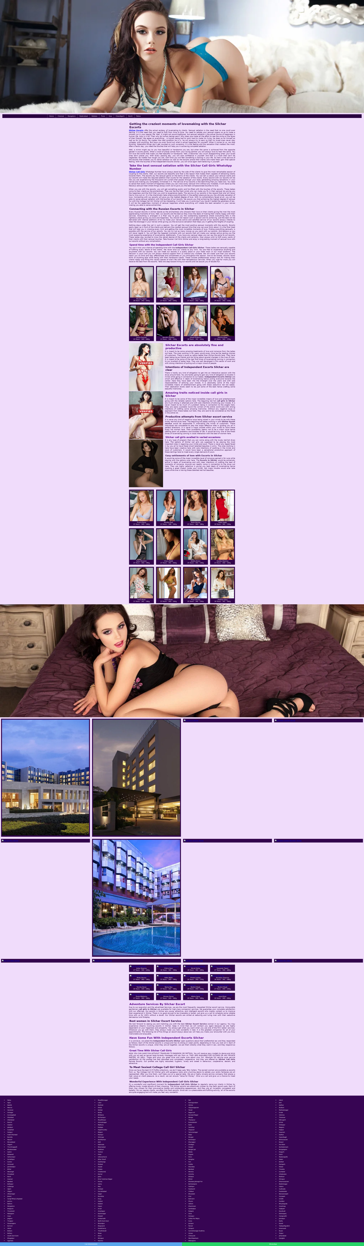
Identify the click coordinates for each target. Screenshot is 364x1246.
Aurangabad (11, 1115)
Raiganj (191, 1211)
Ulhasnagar (11, 1194)
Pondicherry (102, 1228)
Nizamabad (102, 1147)
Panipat (100, 1164)
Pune (103, 116)
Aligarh (9, 1144)
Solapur (10, 1132)
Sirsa (190, 1213)
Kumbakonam (283, 1147)
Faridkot (281, 1201)
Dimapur (282, 1179)
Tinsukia (282, 1169)
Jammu (9, 1201)
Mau (99, 1186)
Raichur (100, 1240)
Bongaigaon (283, 1149)
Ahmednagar (102, 1122)
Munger (191, 1137)
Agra (9, 1102)
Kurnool (10, 1226)
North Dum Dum (103, 1221)
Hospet (190, 1147)
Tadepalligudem (284, 1226)
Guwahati (10, 1130)
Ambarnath (102, 1218)
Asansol (10, 1179)
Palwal (281, 1166)
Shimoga (101, 1137)
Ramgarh (282, 1164)
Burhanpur (192, 1139)
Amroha (191, 1174)
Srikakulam (283, 1174)
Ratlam (100, 1203)
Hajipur (281, 1130)
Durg (99, 1199)
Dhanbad (10, 1117)
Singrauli (191, 1130)
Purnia (100, 1181)
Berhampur (102, 1117)
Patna (138, 116)
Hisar (99, 1154)
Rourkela (101, 1196)
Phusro (190, 1201)
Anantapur (101, 1211)
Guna (190, 1221)
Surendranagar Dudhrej (196, 1231)
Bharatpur (101, 1223)
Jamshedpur (11, 1166)
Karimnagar (102, 1213)
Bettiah (281, 1162)
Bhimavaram (283, 1139)
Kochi (130, 116)
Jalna (99, 1176)
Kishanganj (282, 1213)
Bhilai (9, 1169)
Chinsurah (191, 1236)
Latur (99, 1102)
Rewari (281, 1142)
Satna (100, 1184)
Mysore (9, 1139)
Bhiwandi (10, 1154)
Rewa (100, 1233)
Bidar (190, 1134)
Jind (280, 1102)
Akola (9, 1228)
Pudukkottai (283, 1191)
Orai (189, 1196)
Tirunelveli (11, 1211)
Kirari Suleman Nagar (105, 1179)
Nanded (10, 1181)
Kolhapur (10, 1184)
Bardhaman (102, 1139)
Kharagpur (192, 1142)
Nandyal (191, 1169)
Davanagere (11, 1223)
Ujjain (9, 1189)
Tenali (190, 1110)
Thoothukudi (102, 1231)
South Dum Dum (12, 1236)
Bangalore (72, 116)
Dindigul (191, 1144)
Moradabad (11, 1142)
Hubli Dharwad (12, 1134)
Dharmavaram (284, 1181)
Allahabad (10, 1120)
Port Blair (282, 1144)
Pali (189, 1100)
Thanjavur (191, 1120)
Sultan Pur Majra (193, 1218)
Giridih (281, 1199)
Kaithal (281, 1134)
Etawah (100, 1216)
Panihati (100, 1105)
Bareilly (10, 1137)
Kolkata (94, 116)
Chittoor (191, 1191)
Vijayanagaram (193, 1107)
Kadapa (100, 1127)
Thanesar (282, 1117)
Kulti (99, 1142)
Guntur (9, 1162)
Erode (281, 1112)
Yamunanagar (193, 1132)
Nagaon (281, 1127)
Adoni (281, 1100)
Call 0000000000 (91, 1244)
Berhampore (192, 1184)
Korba (100, 1112)
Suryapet (282, 1196)
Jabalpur (10, 1127)
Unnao (190, 1233)
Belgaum (10, 1208)
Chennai (61, 116)
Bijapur (100, 1132)
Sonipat (100, 1189)
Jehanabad (282, 1236)
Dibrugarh (282, 1120)
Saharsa (281, 1115)
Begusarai (101, 1226)
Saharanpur (11, 1157)
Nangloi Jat (192, 1149)
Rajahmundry (102, 1130)
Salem (9, 1152)
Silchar (190, 1105)
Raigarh (281, 1152)
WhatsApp (273, 1244)
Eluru (190, 1157)
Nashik (9, 1105)
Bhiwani (191, 1176)
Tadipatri (282, 1208)
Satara (281, 1186)
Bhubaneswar (12, 1149)
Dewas (100, 1169)
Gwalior (10, 1125)
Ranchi (9, 1122)
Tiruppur (10, 1221)
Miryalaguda (283, 1203)
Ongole (190, 1154)
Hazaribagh (283, 1137)
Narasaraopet (283, 1194)
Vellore (190, 1203)
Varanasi (10, 1110)
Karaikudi (282, 1211)
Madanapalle (283, 1157)
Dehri (281, 1154)
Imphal (100, 1201)
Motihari (281, 1176)
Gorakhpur (11, 1159)
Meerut (9, 1107)
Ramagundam (193, 1102)
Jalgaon (9, 1218)
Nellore (9, 1203)
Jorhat (281, 1122)
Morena (191, 1171)
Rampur (100, 1134)
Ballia (281, 1221)
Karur (100, 1236)
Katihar (281, 1105)
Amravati (10, 1164)
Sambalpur (192, 1208)
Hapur (100, 1206)
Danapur (191, 1216)
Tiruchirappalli (12, 1147)
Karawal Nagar (193, 1115)
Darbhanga (102, 1162)
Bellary (9, 1233)
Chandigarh (120, 116)
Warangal (10, 1171)
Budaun (281, 1107)
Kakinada (101, 1144)
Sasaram (282, 1132)
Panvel (190, 1226)
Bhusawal (191, 1194)
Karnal (100, 1174)
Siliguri (9, 1191)
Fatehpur (191, 1186)
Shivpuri (191, 1228)
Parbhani (101, 1149)
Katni (190, 1125)
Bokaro (9, 1231)
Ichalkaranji (102, 1171)
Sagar (100, 1194)
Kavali (281, 1223)
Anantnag (282, 1206)
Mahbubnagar (283, 1110)
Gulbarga (10, 1186)
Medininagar (283, 1184)
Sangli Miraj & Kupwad (14, 1199)
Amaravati (282, 1228)
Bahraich (191, 1199)
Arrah (100, 1208)
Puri (189, 1162)
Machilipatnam (193, 1238)
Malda (190, 1152)
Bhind (190, 1179)
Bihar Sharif (102, 1159)
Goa (110, 116)
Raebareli (191, 1189)
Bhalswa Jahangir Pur (195, 1181)
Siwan (281, 1159)
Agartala (10, 1240)
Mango (190, 1117)
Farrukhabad (102, 1191)
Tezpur (281, 1233)
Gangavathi (283, 1216)
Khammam (192, 1206)
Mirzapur (101, 1238)
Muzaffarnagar (103, 1100)
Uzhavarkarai (102, 1157)
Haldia (190, 1164)
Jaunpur (191, 1223)
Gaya (9, 1216)
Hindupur (282, 1125)
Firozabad (10, 1174)
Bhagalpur (10, 1238)
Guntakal (282, 1171)
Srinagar (10, 1112)
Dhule (100, 1107)
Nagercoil (191, 1112)
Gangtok (282, 1238)
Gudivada (282, 1189)
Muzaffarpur (102, 1120)
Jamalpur (282, 1218)
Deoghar (191, 1159)
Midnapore (192, 1240)
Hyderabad (83, 116)
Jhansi (9, 1196)
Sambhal (191, 1127)
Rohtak (100, 1110)
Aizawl (100, 1166)
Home (51, 116)
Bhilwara (101, 1115)
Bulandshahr (192, 1122)
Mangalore (11, 1206)
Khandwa (191, 1166)
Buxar (281, 1231)
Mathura (101, 1125)
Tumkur (100, 1152)
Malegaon (10, 1213)
